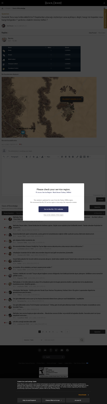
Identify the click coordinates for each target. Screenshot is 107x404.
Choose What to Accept (53, 400)
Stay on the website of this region (53, 215)
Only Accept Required (29, 400)
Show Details (82, 395)
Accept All (78, 400)
